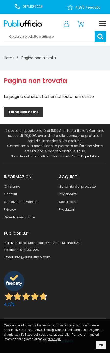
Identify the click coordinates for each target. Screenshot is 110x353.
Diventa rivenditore (19, 217)
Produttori (67, 209)
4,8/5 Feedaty (87, 7)
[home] (23, 23)
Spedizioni (67, 201)
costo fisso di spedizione (81, 156)
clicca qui (54, 339)
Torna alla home (23, 111)
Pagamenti (68, 194)
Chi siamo (12, 186)
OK (101, 345)
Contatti (10, 194)
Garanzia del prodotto (77, 186)
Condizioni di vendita (21, 201)
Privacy (10, 209)
